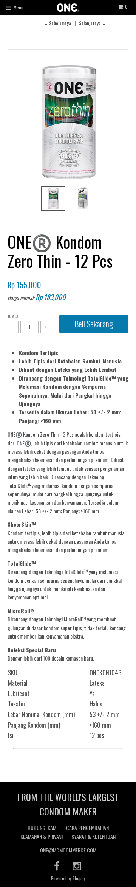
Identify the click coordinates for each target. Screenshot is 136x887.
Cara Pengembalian (87, 828)
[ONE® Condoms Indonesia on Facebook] (57, 866)
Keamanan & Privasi (41, 836)
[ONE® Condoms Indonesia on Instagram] (77, 866)
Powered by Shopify (68, 878)
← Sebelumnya (57, 23)
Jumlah (14, 316)
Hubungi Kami (42, 828)
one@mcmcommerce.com (68, 850)
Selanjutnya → (92, 23)
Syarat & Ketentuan (93, 836)
